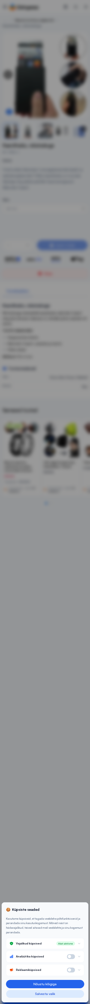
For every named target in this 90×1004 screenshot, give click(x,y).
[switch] (71, 956)
